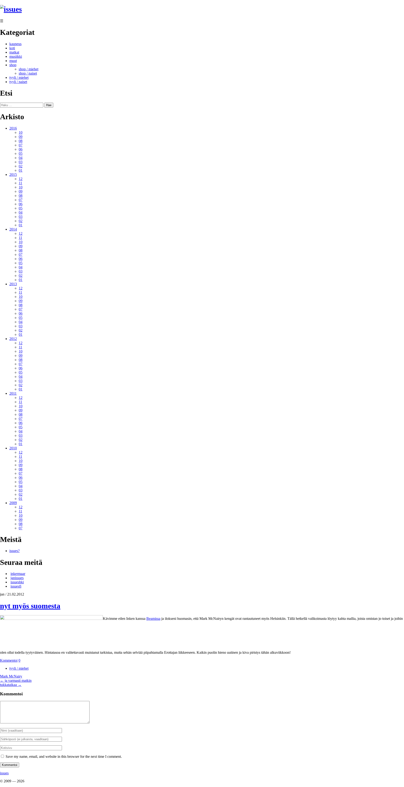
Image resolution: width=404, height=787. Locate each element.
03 (20, 162)
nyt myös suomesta (30, 606)
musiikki (15, 56)
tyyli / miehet (19, 77)
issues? (14, 551)
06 (20, 149)
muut (13, 61)
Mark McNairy (11, 676)
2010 (13, 448)
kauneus (15, 44)
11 (20, 183)
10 (20, 132)
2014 (13, 229)
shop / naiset (28, 73)
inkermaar (18, 574)
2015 (13, 175)
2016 (13, 128)
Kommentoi (9, 660)
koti (12, 48)
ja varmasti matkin (16, 680)
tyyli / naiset (18, 82)
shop (12, 65)
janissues (17, 578)
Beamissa (153, 619)
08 (20, 141)
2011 (13, 393)
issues (4, 773)
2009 (13, 503)
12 (20, 179)
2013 (13, 284)
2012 (13, 339)
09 (20, 137)
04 (20, 158)
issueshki (17, 582)
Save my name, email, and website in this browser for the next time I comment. (64, 756)
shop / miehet (28, 69)
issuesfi (16, 586)
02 (20, 166)
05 (20, 153)
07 (20, 145)
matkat (14, 52)
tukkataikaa (11, 685)
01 (20, 170)
